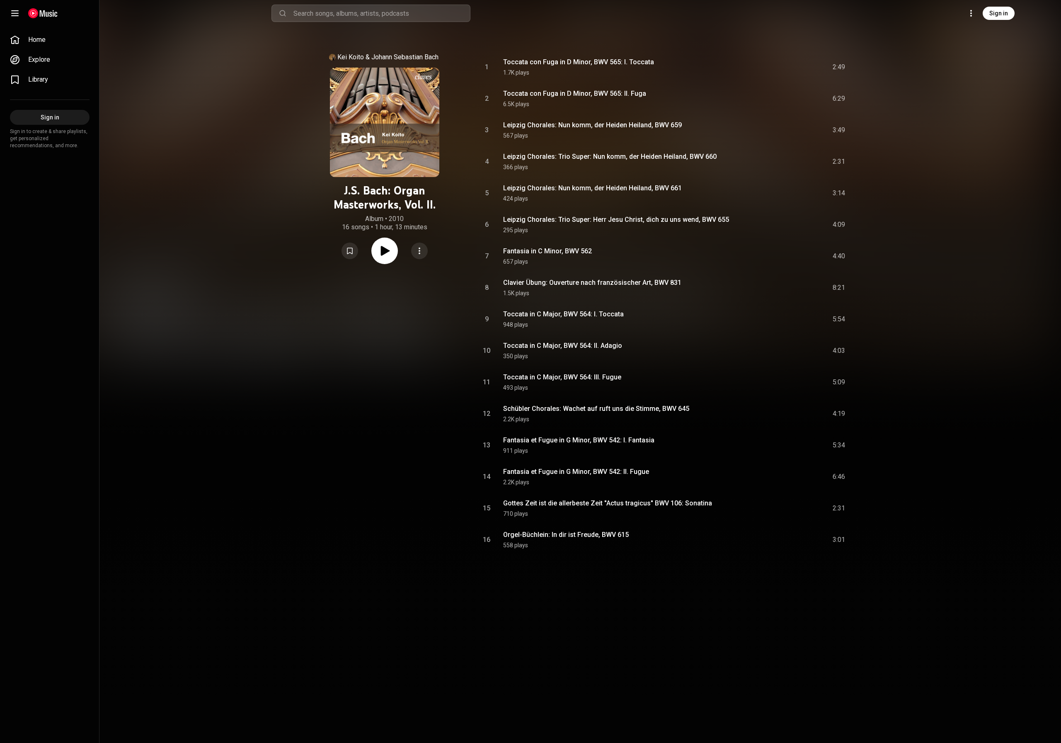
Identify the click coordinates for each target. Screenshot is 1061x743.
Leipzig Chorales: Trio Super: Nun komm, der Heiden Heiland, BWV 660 (610, 156)
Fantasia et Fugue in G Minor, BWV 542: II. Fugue (576, 472)
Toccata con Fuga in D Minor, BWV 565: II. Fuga (574, 93)
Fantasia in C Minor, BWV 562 (547, 251)
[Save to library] (350, 251)
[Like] (776, 67)
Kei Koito (350, 57)
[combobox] (381, 13)
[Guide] (15, 13)
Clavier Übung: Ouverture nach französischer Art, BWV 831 (592, 283)
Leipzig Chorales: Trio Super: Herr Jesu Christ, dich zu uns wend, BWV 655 (616, 219)
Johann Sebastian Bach (404, 57)
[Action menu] (419, 251)
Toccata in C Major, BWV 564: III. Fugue (562, 377)
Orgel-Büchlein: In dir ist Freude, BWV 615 (566, 535)
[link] (49, 40)
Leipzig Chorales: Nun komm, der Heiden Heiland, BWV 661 (592, 188)
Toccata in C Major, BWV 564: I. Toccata (563, 314)
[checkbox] (839, 67)
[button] (350, 251)
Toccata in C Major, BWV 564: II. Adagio (562, 346)
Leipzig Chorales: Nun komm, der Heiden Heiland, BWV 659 (592, 125)
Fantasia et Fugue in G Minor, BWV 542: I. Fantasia (578, 440)
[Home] (43, 13)
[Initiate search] (282, 13)
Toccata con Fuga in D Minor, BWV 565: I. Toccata (578, 62)
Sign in (998, 13)
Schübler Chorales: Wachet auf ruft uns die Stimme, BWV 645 (596, 409)
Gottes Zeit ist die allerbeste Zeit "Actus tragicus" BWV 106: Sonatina (607, 503)
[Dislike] (792, 67)
